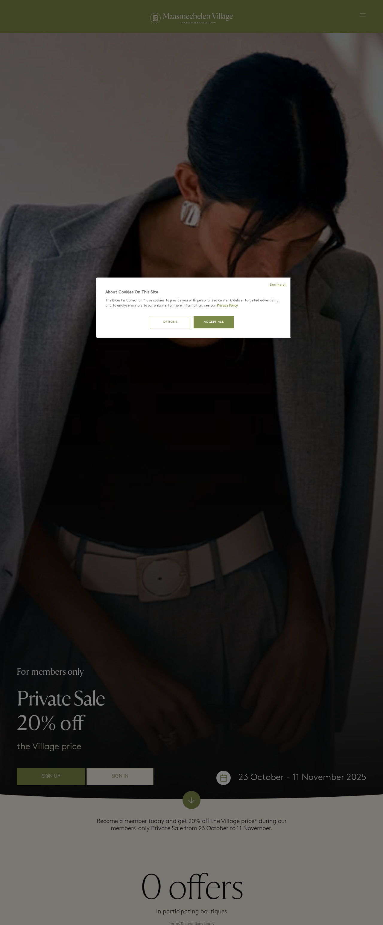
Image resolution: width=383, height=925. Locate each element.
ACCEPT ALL (214, 322)
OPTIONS (170, 322)
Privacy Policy (227, 306)
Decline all (278, 285)
